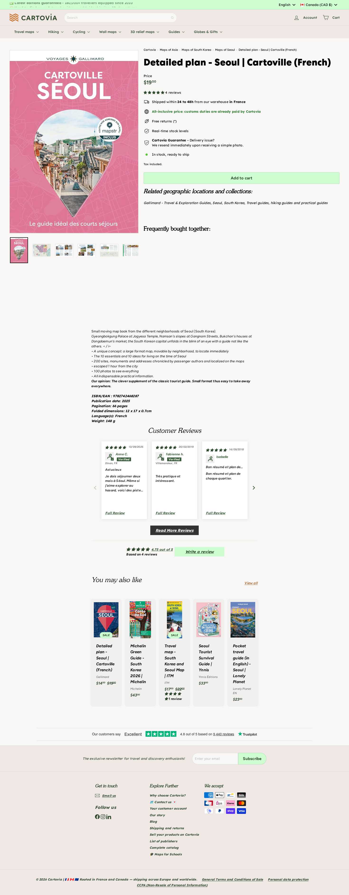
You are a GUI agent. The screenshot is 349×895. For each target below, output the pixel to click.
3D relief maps (143, 32)
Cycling (79, 32)
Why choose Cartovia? (167, 795)
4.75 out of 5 (162, 549)
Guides (175, 32)
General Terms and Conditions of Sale (232, 879)
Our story (157, 815)
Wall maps (108, 32)
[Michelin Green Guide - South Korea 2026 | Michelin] (140, 650)
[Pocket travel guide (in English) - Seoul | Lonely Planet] (243, 653)
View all (251, 583)
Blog (153, 821)
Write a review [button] (199, 551)
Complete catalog (164, 847)
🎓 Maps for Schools (166, 854)
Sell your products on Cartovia (174, 834)
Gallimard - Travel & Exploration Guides (177, 203)
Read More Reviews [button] (174, 530)
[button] (154, 92)
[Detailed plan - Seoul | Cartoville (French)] (241, 259)
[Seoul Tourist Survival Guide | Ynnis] (208, 644)
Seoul (217, 203)
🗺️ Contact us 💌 (163, 802)
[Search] (172, 18)
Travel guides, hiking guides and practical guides (287, 203)
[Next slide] (254, 487)
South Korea (234, 203)
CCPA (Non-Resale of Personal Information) (172, 885)
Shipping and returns (167, 828)
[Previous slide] (95, 487)
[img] (115, 448)
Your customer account (168, 808)
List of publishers (163, 841)
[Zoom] (74, 141)
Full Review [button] (115, 513)
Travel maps (24, 32)
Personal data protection (288, 879)
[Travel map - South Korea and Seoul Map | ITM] (174, 652)
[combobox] (287, 4)
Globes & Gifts (206, 32)
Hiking (54, 32)
